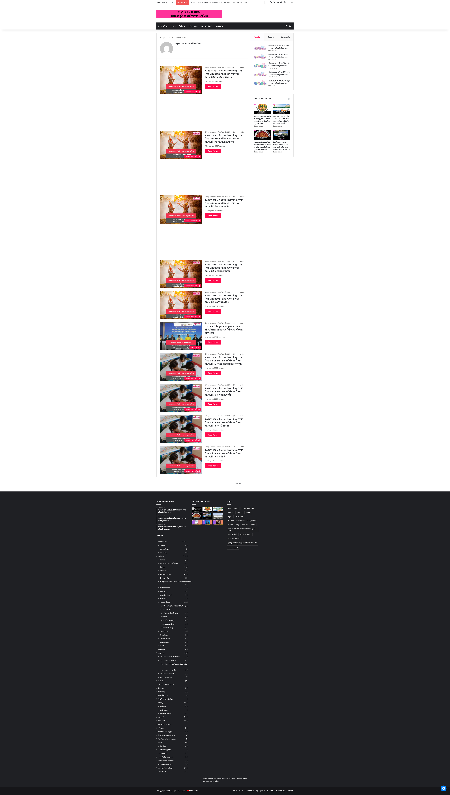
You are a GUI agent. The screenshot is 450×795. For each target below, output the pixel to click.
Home (163, 38)
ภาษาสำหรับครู (167, 627)
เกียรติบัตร (163, 746)
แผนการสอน (164, 642)
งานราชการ (162, 653)
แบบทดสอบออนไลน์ (234, 538)
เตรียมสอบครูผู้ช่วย (164, 750)
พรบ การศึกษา (165, 588)
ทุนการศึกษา (164, 549)
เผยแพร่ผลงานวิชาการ (166, 761)
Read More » (213, 86)
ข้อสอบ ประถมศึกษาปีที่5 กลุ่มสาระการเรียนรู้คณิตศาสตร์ (278, 55)
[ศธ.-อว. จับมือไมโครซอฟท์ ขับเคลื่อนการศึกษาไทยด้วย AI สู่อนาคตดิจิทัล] (207, 523)
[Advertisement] (202, 110)
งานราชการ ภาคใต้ (167, 674)
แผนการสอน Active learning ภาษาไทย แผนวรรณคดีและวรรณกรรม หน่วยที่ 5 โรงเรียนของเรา (224, 74)
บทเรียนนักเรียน (165, 574)
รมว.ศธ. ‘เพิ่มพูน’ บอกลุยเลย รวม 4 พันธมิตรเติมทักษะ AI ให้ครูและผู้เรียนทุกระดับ (224, 330)
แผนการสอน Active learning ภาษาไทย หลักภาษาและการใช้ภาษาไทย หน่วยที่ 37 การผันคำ (224, 453)
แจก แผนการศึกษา (245, 534)
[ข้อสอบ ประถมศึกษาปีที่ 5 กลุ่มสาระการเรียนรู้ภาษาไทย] (260, 83)
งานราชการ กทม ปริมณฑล (170, 657)
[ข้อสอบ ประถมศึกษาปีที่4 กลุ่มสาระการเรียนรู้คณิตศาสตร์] (260, 74)
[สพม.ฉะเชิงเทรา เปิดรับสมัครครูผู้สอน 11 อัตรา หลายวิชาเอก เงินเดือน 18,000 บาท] (262, 109)
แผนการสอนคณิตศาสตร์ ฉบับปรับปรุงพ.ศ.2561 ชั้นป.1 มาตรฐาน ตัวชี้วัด (242, 543)
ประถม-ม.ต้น (164, 578)
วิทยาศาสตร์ (164, 631)
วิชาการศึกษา (165, 602)
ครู (173, 26)
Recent (271, 37)
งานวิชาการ (162, 681)
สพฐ (237, 525)
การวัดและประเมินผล (169, 613)
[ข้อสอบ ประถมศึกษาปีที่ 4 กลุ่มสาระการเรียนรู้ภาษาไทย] (260, 65)
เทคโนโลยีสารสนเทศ (165, 757)
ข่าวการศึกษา (163, 26)
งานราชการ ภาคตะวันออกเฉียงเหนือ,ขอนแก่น (242, 521)
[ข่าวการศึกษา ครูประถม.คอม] (189, 14)
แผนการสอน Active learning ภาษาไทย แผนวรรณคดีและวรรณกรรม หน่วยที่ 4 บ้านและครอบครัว (224, 138)
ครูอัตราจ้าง (164, 710)
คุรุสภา (230, 517)
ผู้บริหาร (182, 26)
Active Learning (233, 509)
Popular (257, 37)
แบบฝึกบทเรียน (165, 638)
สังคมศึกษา (164, 635)
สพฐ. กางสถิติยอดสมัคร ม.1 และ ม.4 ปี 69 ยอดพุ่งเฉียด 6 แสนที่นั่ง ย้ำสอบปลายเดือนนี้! (281, 120)
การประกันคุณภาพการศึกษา (172, 606)
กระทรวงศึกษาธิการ (248, 509)
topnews (163, 545)
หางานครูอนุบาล (166, 677)
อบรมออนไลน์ (232, 534)
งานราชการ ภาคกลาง (168, 660)
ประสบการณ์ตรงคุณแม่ (166, 684)
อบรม (160, 742)
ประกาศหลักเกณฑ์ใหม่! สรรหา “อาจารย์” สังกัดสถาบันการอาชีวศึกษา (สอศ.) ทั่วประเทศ (262, 146)
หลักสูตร (161, 728)
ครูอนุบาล (161, 649)
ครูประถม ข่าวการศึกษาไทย (188, 43)
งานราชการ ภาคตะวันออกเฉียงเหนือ (173, 664)
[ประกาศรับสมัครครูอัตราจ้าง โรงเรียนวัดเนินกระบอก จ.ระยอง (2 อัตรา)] (218, 516)
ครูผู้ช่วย (163, 706)
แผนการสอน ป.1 (233, 548)
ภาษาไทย (163, 599)
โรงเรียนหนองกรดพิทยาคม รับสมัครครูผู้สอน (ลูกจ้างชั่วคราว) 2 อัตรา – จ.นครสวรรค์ (281, 146)
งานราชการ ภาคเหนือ (168, 670)
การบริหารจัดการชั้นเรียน (169, 563)
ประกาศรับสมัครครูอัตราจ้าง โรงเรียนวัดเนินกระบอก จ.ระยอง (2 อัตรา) (213, 2)
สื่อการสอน (193, 26)
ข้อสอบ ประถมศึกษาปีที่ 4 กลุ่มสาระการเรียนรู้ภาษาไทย (279, 64)
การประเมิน (165, 609)
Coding (162, 560)
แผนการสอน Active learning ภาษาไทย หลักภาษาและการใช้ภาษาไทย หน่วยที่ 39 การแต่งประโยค (224, 391)
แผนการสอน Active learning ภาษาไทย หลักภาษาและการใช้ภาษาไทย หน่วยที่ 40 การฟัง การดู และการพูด (224, 360)
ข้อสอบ (162, 567)
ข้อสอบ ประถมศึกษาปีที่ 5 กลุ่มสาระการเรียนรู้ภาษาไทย (279, 82)
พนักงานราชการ (166, 714)
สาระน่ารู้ (163, 553)
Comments (285, 37)
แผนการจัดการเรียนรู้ (165, 768)
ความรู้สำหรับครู (167, 620)
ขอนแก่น (230, 513)
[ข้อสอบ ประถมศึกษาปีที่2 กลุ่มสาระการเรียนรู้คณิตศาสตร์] (260, 47)
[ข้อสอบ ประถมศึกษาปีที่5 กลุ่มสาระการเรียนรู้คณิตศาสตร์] (260, 56)
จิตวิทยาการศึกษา (168, 624)
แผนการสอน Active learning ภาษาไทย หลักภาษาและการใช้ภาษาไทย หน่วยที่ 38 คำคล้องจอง (224, 422)
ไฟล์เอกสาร (162, 772)
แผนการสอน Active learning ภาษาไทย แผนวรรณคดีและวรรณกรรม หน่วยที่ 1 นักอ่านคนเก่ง (224, 299)
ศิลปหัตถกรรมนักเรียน (165, 699)
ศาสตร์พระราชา (163, 695)
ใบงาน (162, 646)
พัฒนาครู (163, 591)
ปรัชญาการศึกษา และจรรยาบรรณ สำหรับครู (176, 582)
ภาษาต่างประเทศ (166, 595)
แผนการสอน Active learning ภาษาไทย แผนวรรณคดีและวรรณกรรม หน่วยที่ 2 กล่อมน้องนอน (224, 268)
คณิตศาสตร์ (164, 571)
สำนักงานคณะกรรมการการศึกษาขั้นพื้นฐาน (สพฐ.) (241, 529)
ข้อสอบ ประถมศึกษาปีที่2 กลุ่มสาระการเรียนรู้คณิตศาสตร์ (278, 46)
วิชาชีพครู (161, 692)
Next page (238, 483)
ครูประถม (161, 556)
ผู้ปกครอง (161, 688)
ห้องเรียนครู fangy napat (167, 739)
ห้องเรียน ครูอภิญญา (165, 732)
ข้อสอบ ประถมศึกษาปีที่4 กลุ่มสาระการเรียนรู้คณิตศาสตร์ (279, 73)
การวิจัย (164, 617)
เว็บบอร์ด (219, 26)
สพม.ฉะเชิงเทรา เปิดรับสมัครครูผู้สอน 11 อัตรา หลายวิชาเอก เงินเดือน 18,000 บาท (262, 120)
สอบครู (160, 703)
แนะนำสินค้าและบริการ (166, 764)
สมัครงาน (245, 525)
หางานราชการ (206, 26)
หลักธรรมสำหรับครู (164, 724)
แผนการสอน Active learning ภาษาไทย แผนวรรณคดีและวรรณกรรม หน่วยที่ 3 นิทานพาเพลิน (224, 203)
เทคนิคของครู (162, 753)
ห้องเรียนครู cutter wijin (166, 735)
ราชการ (230, 525)
